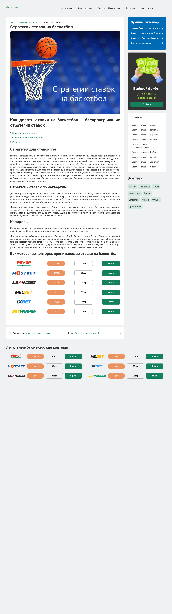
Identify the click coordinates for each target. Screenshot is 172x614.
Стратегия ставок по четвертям (27, 137)
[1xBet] (24, 302)
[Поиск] (164, 9)
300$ (57, 311)
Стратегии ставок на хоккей (83, 333)
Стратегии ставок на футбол (144, 152)
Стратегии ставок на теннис (31, 333)
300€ (57, 283)
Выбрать (147, 104)
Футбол (132, 186)
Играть (111, 263)
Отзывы (156, 200)
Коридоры (17, 142)
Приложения (135, 206)
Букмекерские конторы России (145, 33)
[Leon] (24, 282)
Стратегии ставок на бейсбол (144, 140)
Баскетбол (144, 186)
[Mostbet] (24, 273)
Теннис (147, 193)
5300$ (57, 263)
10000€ (57, 273)
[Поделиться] (158, 9)
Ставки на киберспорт (141, 43)
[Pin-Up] (24, 263)
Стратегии (137, 117)
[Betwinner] (24, 311)
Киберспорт (134, 193)
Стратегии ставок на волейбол (145, 130)
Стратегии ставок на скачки (144, 125)
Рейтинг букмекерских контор (145, 28)
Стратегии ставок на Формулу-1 (146, 135)
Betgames (133, 200)
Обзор (83, 263)
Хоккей (145, 200)
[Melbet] (24, 292)
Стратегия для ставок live (24, 133)
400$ (57, 292)
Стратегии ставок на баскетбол (145, 162)
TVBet (156, 186)
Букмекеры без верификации (144, 38)
